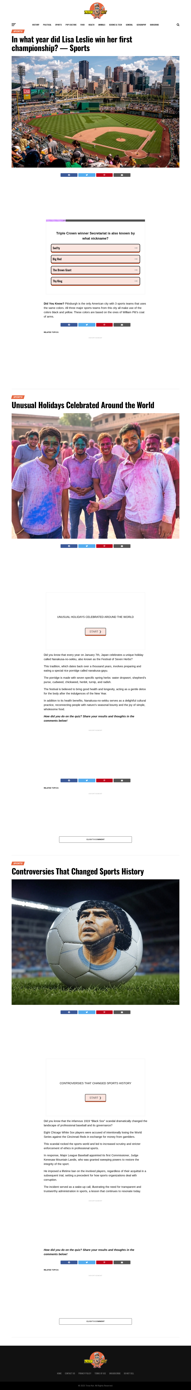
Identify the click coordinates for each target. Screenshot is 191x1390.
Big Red (57, 259)
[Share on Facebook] (69, 175)
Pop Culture (71, 24)
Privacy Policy (84, 1373)
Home (59, 1373)
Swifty (56, 248)
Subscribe (154, 24)
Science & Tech (115, 24)
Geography (141, 24)
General (129, 24)
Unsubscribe (115, 1373)
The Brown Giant (62, 270)
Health (91, 24)
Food (82, 24)
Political (47, 24)
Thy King (57, 281)
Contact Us (70, 1373)
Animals (101, 24)
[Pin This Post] (104, 175)
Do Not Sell (129, 1373)
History (35, 24)
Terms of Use (100, 1373)
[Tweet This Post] (86, 175)
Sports (58, 24)
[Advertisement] (95, 199)
